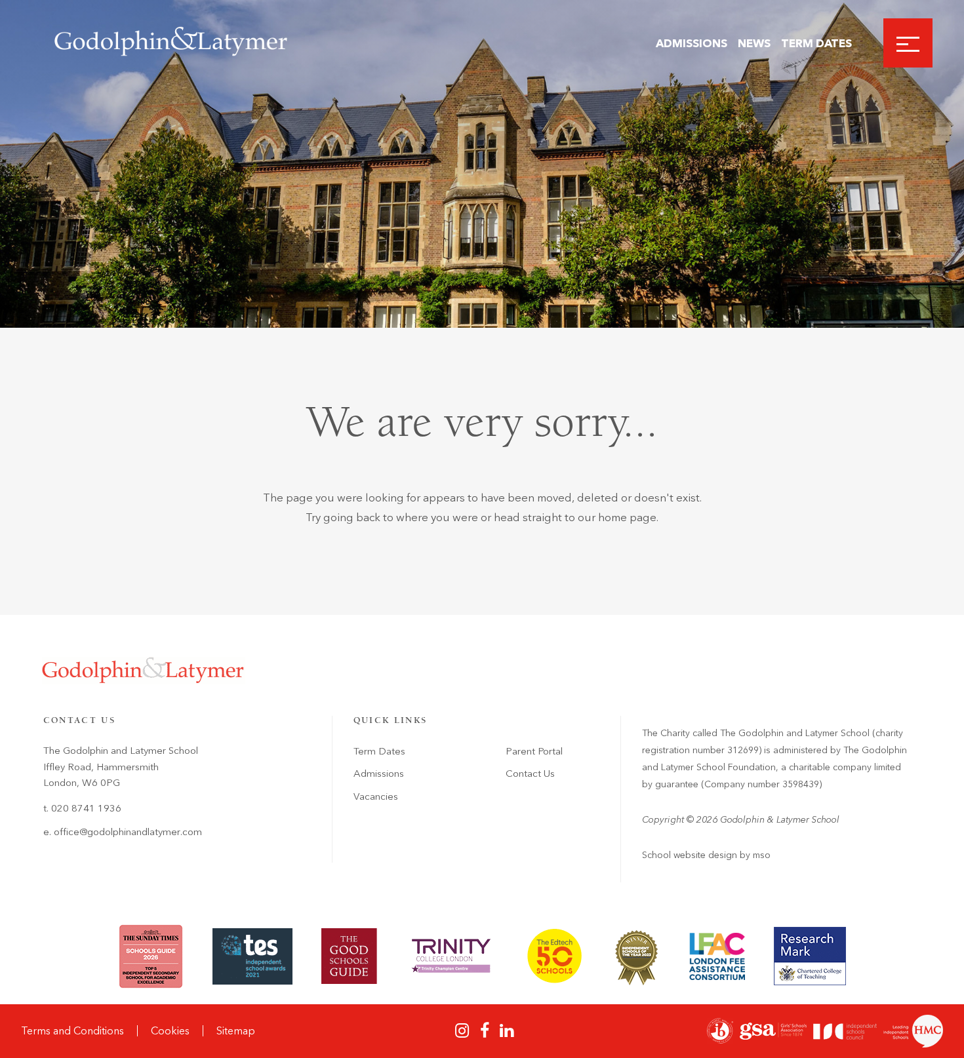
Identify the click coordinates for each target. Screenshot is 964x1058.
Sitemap (235, 1031)
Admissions (691, 43)
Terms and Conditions (72, 1031)
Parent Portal (534, 751)
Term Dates (816, 43)
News (754, 43)
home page (627, 517)
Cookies (170, 1031)
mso (762, 855)
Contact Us (530, 773)
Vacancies (375, 796)
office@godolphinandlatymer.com (128, 832)
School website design (689, 855)
